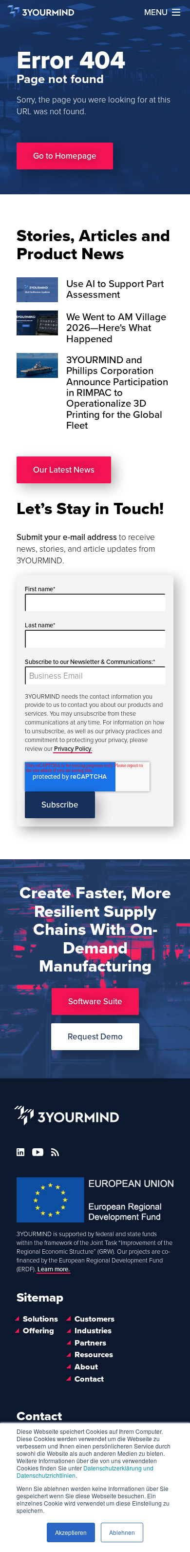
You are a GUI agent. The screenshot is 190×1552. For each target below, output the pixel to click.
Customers (94, 1319)
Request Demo (95, 1037)
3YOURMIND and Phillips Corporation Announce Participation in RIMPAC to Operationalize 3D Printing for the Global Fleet (117, 393)
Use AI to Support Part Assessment (115, 289)
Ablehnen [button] (122, 1532)
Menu (156, 12)
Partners (90, 1343)
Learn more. (54, 1269)
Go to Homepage (64, 156)
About (86, 1367)
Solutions (40, 1319)
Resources (94, 1355)
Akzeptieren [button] (71, 1532)
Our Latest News (64, 470)
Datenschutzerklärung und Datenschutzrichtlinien (85, 1471)
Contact (89, 1379)
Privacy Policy (72, 749)
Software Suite (95, 1001)
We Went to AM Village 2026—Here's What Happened (116, 328)
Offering (38, 1331)
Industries (93, 1331)
